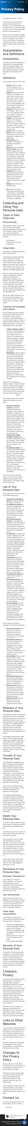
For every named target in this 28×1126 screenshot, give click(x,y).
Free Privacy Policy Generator (15, 46)
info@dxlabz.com (17, 1107)
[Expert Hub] (4, 2)
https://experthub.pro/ (13, 187)
